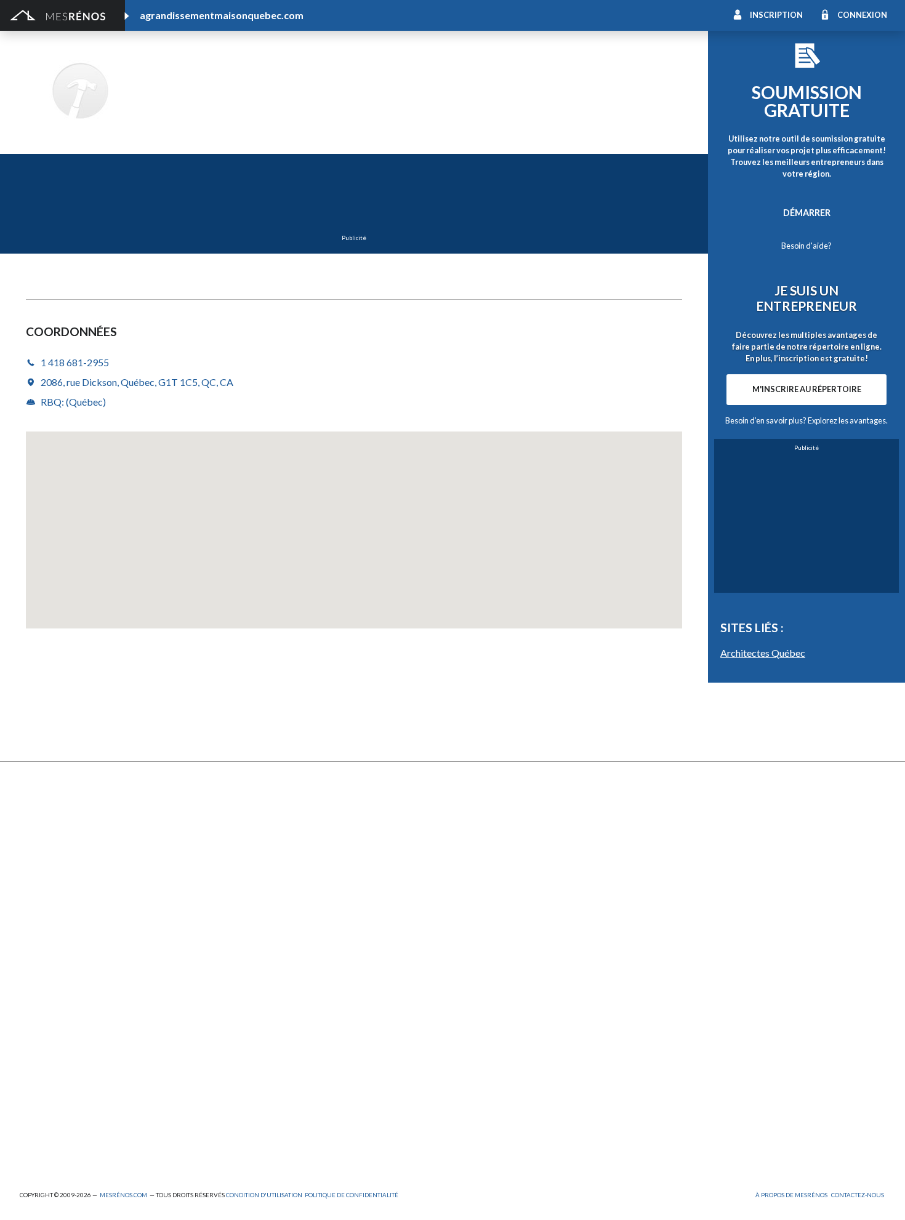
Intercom (687, 898)
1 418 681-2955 (193, 108)
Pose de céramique (706, 813)
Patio (30, 881)
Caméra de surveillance (497, 948)
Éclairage (37, 1042)
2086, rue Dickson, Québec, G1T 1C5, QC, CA (137, 382)
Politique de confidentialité (351, 1195)
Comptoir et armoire (493, 813)
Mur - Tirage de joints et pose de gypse (746, 948)
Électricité (256, 1042)
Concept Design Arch (271, 74)
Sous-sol (686, 847)
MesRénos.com (123, 1195)
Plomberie (256, 1126)
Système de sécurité (492, 914)
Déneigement (263, 830)
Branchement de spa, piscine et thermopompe (326, 1109)
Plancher (470, 898)
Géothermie (476, 864)
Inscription (776, 15)
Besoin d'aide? (806, 246)
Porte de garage (268, 898)
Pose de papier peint (277, 1093)
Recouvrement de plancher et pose (521, 881)
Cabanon (254, 813)
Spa (27, 1109)
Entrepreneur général (62, 1059)
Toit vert (37, 931)
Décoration (692, 830)
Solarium (37, 914)
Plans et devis (47, 1008)
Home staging (479, 830)
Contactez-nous (857, 1195)
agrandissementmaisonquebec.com (222, 15)
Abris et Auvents (53, 813)
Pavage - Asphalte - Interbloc (294, 881)
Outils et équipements (280, 1075)
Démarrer (807, 212)
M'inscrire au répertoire (806, 389)
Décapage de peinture (63, 898)
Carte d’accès (696, 931)
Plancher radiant (701, 881)
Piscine (34, 1126)
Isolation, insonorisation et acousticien (746, 864)
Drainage (37, 864)
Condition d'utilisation (264, 1195)
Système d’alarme (703, 914)
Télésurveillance (483, 931)
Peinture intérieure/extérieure (80, 1093)
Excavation (41, 847)
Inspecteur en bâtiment (282, 1059)
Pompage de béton (57, 1143)
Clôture (35, 830)
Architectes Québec (762, 653)
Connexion (862, 15)
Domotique (474, 847)
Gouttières (258, 864)
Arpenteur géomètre (278, 1025)
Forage (250, 847)
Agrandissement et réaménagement (90, 1025)
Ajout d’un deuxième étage (288, 1008)
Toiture (251, 914)
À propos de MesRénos (791, 1195)
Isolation (37, 1075)
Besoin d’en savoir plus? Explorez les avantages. (806, 420)
